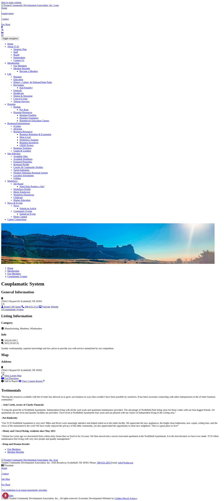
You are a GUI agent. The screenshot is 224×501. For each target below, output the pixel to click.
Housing (17, 76)
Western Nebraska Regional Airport (30, 172)
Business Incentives (29, 142)
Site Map (5, 479)
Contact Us (18, 60)
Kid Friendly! (26, 87)
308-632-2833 (104, 462)
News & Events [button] (15, 203)
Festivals (17, 90)
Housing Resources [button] (22, 112)
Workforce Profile (22, 189)
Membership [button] (13, 63)
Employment (7, 13)
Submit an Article (28, 208)
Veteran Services (21, 101)
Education (18, 79)
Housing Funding (28, 115)
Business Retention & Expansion (35, 134)
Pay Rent (5, 24)
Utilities (17, 178)
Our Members (20, 65)
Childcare (18, 197)
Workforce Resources (23, 194)
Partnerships (19, 57)
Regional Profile (21, 164)
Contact (5, 19)
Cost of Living (20, 98)
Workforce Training (29, 140)
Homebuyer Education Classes (34, 120)
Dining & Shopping (22, 96)
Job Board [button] (18, 183)
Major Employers (21, 192)
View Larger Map (12, 375)
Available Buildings (22, 159)
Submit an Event (28, 214)
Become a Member (29, 71)
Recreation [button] (18, 85)
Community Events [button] (22, 211)
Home (4, 8)
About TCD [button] (13, 46)
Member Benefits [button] (21, 68)
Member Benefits (15, 452)
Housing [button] (11, 104)
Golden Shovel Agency (126, 498)
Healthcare (18, 93)
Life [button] (9, 74)
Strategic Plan (20, 49)
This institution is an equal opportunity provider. (24, 490)
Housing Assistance (29, 118)
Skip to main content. (11, 2)
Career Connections (16, 219)
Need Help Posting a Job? (32, 186)
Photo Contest (20, 216)
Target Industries (21, 170)
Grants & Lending (22, 151)
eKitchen (17, 129)
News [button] (16, 205)
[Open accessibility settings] (5, 495)
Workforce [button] (12, 181)
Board (16, 54)
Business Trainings (22, 148)
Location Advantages (23, 175)
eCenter (17, 126)
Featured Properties (22, 161)
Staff (15, 52)
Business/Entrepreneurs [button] (18, 123)
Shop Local (25, 137)
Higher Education (21, 200)
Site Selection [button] (13, 153)
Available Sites (20, 156)
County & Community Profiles (28, 167)
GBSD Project (27, 145)
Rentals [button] (17, 107)
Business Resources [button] (22, 131)
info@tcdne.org (125, 462)
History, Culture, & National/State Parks (32, 82)
